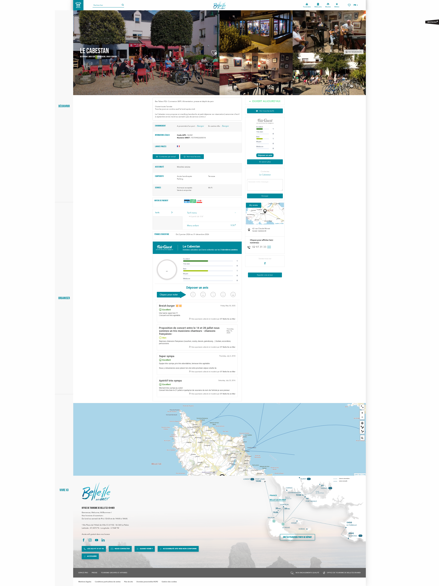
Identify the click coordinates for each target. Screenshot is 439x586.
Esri (360, 474)
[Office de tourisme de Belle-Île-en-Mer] (96, 492)
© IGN (281, 223)
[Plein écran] (362, 407)
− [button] (362, 417)
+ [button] (362, 412)
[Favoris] (349, 5)
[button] (356, 5)
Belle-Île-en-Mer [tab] (278, 500)
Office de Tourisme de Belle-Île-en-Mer (98, 508)
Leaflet (277, 223)
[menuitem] (219, 5)
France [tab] (273, 495)
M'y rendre (253, 205)
